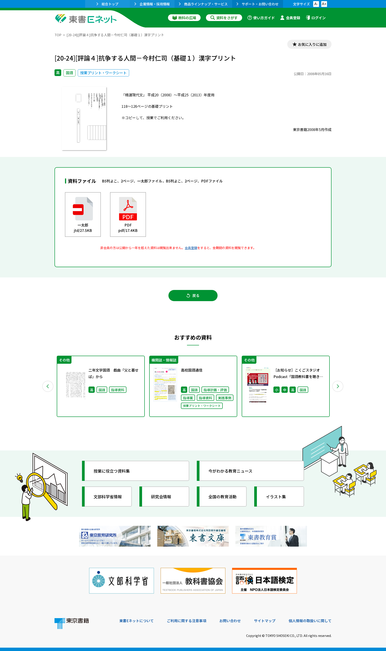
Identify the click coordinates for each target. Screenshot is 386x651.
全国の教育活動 (222, 496)
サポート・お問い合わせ (260, 4)
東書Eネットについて (136, 620)
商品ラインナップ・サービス (206, 4)
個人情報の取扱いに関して (310, 620)
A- (316, 4)
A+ (324, 4)
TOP (58, 34)
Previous (48, 386)
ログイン (318, 17)
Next (338, 386)
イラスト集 (276, 496)
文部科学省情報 (108, 496)
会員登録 (293, 17)
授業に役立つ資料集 (112, 471)
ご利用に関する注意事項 (186, 620)
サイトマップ (264, 620)
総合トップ (110, 4)
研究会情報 (161, 496)
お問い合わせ (230, 620)
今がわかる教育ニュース (230, 471)
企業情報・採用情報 (155, 4)
